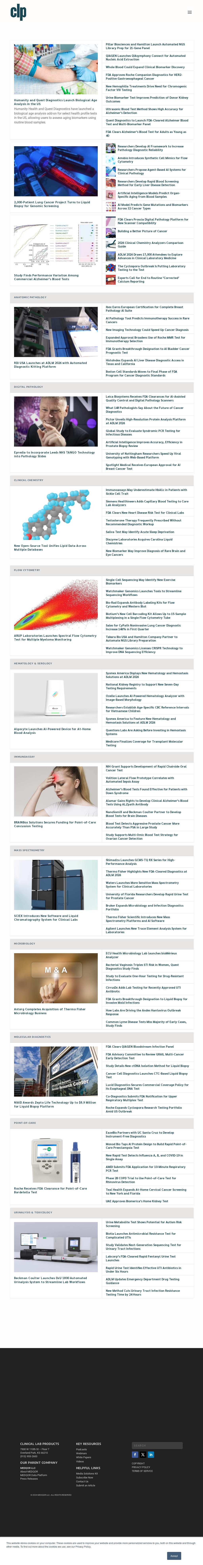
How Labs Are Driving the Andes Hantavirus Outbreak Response (143, 1012)
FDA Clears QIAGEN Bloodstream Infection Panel (140, 1046)
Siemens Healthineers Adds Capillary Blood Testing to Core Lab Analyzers (147, 503)
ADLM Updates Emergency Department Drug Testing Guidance (142, 1281)
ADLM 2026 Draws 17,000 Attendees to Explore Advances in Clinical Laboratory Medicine (150, 256)
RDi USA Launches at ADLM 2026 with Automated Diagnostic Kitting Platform (50, 364)
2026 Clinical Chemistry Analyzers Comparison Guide (150, 244)
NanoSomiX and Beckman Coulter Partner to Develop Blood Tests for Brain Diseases (143, 813)
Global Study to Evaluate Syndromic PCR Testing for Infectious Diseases (143, 432)
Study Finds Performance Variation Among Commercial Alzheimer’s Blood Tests (46, 277)
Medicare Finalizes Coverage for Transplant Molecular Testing (144, 743)
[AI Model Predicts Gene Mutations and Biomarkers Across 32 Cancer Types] (111, 207)
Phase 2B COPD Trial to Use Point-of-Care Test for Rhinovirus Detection (141, 1180)
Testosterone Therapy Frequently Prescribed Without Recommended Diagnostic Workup (143, 522)
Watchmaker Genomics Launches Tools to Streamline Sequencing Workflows (143, 593)
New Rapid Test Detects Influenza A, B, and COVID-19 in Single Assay (144, 1157)
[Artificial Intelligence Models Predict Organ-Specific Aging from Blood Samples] (111, 195)
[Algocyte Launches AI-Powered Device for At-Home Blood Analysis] (56, 698)
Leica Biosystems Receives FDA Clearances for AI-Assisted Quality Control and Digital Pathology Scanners (145, 398)
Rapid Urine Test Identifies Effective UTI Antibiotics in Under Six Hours (143, 1269)
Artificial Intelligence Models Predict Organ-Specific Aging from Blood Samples (149, 195)
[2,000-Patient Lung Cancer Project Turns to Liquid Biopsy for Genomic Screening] (56, 171)
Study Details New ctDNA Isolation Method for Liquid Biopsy (147, 1066)
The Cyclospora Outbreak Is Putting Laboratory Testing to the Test (152, 268)
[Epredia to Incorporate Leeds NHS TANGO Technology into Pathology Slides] (56, 421)
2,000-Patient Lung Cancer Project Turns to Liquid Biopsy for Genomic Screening (52, 204)
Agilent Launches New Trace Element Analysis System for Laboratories (146, 930)
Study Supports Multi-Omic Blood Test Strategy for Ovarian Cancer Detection (142, 836)
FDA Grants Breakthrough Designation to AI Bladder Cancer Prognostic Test (148, 350)
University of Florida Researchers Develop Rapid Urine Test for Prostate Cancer (147, 896)
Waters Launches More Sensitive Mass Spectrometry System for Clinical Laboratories (142, 884)
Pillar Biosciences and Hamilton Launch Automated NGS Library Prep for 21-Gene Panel (145, 46)
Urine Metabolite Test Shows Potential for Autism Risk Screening (144, 1224)
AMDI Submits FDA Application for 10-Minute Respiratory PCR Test (146, 1168)
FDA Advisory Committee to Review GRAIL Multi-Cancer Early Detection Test (145, 1056)
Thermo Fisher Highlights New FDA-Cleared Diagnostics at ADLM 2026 (146, 873)
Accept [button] (174, 1555)
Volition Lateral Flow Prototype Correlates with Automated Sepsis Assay (140, 779)
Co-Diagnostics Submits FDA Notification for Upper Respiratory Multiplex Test (141, 1098)
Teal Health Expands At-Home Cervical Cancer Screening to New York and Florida (146, 1191)
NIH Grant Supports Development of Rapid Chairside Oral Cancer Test (146, 768)
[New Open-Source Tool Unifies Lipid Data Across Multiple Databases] (56, 515)
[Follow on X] (143, 1455)
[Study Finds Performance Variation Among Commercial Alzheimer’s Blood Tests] (56, 244)
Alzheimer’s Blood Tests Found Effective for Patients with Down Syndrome (146, 791)
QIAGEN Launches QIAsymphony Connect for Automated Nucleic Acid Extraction (146, 57)
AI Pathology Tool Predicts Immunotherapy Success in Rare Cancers (147, 320)
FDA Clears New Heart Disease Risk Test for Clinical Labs (145, 512)
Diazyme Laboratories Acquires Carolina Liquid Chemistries (139, 541)
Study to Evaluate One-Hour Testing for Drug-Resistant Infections (145, 978)
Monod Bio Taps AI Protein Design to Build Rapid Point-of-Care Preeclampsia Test (146, 1146)
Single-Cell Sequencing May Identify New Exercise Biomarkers (140, 581)
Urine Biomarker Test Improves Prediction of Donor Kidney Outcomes (147, 99)
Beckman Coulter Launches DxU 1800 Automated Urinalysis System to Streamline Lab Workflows (50, 1279)
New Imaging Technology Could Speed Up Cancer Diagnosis (147, 329)
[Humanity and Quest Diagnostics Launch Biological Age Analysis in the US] (56, 69)
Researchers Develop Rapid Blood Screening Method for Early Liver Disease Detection (148, 183)
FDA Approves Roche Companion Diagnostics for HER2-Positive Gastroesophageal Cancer (144, 76)
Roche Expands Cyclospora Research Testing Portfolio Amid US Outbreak (144, 1109)
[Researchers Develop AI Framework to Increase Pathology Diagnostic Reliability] (111, 148)
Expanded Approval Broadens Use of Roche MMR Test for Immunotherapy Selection (145, 339)
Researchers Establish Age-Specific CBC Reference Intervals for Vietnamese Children (147, 709)
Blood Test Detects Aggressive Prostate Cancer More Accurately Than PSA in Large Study (142, 825)
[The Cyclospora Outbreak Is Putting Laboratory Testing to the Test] (111, 268)
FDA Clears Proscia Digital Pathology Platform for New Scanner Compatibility (153, 221)
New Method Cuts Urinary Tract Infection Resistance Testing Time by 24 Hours (143, 1292)
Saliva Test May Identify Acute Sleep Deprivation (140, 532)
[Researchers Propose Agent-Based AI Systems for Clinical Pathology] (111, 172)
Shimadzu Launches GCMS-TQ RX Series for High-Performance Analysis (140, 861)
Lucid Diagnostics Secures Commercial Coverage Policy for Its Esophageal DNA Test (147, 1086)
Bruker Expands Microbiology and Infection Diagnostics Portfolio (144, 907)
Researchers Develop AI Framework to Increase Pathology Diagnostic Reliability (151, 148)
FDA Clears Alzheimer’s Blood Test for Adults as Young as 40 (146, 133)
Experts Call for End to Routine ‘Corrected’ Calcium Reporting (148, 279)
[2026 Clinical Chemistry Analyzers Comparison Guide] (111, 245)
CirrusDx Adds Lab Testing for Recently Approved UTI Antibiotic (143, 989)
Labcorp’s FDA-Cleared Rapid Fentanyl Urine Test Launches (141, 1258)
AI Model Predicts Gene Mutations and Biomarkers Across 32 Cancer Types (153, 206)
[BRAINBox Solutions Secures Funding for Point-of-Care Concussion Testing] (56, 791)
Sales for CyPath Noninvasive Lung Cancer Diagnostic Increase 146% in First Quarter (143, 627)
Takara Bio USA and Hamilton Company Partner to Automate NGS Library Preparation (141, 638)
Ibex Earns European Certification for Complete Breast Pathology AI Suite (144, 308)
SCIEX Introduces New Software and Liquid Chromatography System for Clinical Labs (46, 917)
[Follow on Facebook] (135, 1455)
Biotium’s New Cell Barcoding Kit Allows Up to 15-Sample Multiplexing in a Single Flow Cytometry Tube (146, 615)
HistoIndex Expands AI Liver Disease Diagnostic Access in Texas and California (145, 362)
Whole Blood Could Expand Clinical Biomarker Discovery (145, 67)
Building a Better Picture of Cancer (142, 231)
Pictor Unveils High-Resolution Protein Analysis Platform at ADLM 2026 (146, 421)
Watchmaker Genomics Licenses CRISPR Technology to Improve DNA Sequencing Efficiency (144, 650)
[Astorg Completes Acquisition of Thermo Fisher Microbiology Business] (56, 978)
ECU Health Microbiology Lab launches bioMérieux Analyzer (141, 955)
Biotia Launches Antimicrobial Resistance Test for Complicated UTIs (141, 1235)
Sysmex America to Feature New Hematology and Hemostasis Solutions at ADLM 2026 (141, 720)
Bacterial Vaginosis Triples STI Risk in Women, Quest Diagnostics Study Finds (142, 966)
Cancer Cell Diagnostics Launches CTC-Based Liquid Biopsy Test (147, 1075)
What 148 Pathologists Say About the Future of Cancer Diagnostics (145, 409)
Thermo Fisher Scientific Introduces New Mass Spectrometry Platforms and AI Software (138, 918)
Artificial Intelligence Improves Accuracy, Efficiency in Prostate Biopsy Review (144, 444)
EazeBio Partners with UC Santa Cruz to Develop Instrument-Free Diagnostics (140, 1134)
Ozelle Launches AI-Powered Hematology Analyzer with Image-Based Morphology (145, 697)
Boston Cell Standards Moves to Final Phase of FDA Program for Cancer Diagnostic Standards (141, 373)
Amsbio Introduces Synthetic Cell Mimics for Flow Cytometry (153, 159)
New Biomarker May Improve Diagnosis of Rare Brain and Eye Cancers (145, 552)
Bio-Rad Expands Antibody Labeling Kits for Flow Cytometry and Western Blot (140, 604)
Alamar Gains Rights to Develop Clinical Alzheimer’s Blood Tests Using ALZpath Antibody (147, 802)
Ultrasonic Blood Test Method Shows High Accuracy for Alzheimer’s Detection (144, 111)
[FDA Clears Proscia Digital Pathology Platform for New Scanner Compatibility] (111, 221)
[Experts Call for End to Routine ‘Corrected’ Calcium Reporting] (111, 280)
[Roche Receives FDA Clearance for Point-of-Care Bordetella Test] (56, 1157)
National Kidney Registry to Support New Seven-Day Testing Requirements (142, 686)
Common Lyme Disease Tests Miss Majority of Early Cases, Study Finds (146, 1023)
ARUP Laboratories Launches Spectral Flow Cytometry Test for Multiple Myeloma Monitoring (55, 637)
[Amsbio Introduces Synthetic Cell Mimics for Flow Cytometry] (111, 160)
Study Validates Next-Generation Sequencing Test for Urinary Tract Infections (143, 1246)
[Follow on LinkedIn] (151, 1455)
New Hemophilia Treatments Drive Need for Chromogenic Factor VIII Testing (146, 88)
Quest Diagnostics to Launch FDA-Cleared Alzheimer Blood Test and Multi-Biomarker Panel (147, 122)
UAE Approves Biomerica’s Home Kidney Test (137, 1201)
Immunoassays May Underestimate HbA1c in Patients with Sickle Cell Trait (146, 491)
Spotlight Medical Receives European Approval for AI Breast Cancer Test (143, 466)
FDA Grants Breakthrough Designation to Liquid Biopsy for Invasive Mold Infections (147, 1001)
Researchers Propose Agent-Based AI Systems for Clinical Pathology (152, 171)
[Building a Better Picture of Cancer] (111, 233)
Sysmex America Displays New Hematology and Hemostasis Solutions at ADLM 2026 (147, 675)
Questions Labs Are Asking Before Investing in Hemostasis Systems (146, 732)
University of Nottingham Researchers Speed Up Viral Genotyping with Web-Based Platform (143, 455)
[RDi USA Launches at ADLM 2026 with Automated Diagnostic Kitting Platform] (56, 332)
